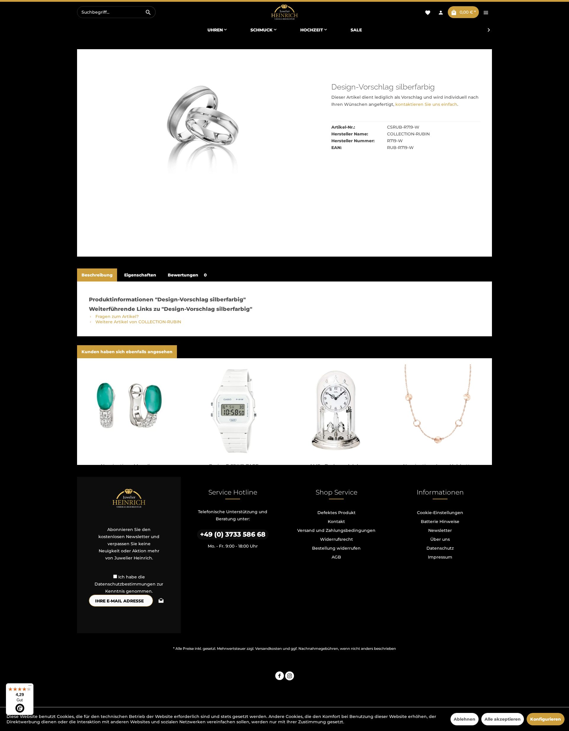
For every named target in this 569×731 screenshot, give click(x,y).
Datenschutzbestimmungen (125, 584)
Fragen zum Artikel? (116, 316)
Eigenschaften (140, 275)
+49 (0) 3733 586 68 (233, 534)
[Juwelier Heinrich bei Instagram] (289, 676)
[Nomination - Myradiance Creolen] (131, 410)
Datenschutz (440, 548)
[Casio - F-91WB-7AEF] (233, 410)
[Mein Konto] (441, 12)
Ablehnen (464, 719)
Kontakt (336, 521)
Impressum (440, 557)
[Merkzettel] (428, 12)
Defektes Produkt (336, 512)
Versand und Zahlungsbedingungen (336, 530)
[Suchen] (148, 12)
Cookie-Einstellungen (440, 512)
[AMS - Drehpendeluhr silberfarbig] (335, 410)
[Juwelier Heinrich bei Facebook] (279, 676)
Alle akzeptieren (503, 719)
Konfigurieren (545, 719)
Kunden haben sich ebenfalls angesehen (126, 351)
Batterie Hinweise (440, 521)
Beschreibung (97, 275)
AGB (336, 557)
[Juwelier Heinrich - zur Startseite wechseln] (284, 12)
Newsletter (440, 530)
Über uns (440, 539)
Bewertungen (187, 275)
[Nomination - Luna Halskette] (438, 410)
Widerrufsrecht (336, 539)
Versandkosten (268, 648)
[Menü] (29, 686)
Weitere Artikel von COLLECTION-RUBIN (137, 321)
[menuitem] (116, 12)
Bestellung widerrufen (336, 548)
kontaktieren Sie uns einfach (426, 104)
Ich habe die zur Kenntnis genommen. (129, 584)
